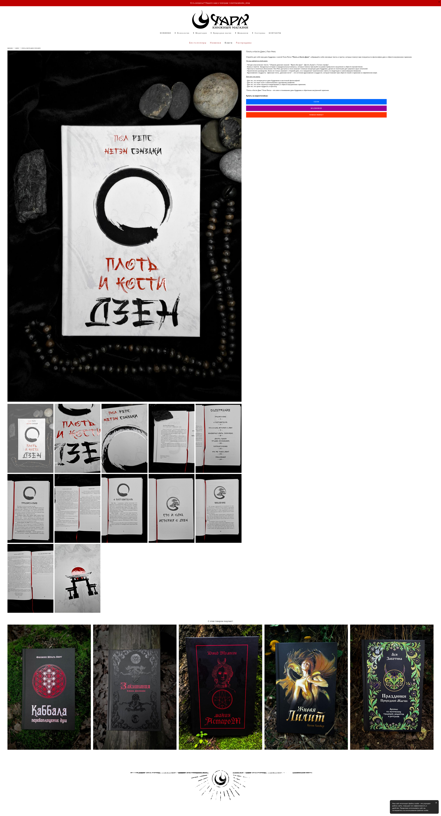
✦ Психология (181, 33)
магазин (10, 48)
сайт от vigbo (12, 810)
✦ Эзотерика (258, 33)
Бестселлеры (198, 42)
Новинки (215, 42)
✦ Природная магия (220, 33)
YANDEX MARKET (316, 115)
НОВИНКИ (165, 33)
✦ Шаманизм (241, 33)
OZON (316, 102)
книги (17, 48)
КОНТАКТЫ (275, 33)
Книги (229, 42)
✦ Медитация (200, 33)
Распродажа (244, 42)
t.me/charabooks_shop (239, 3)
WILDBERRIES (316, 108)
